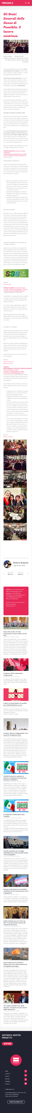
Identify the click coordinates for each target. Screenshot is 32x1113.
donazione (8, 593)
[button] (26, 3)
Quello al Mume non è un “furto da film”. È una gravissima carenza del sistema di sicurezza (14, 923)
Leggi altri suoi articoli (19, 565)
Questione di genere (16, 60)
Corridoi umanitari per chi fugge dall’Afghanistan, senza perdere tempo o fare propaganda (15, 852)
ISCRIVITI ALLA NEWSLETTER (16, 610)
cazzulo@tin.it (18, 289)
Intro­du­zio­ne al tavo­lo (8, 361)
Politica (9, 60)
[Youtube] (25, 1083)
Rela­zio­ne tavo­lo (7, 284)
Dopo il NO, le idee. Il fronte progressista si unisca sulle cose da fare (15, 633)
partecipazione (12, 58)
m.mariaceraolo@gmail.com (11, 371)
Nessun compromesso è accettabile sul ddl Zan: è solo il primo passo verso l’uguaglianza (15, 891)
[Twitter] (25, 1079)
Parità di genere (20, 58)
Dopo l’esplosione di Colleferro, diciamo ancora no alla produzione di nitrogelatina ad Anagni (15, 964)
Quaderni (26, 61)
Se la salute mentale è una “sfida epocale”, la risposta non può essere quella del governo (15, 1007)
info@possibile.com (9, 1089)
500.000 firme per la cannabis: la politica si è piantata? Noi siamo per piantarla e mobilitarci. (15, 778)
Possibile (6, 58)
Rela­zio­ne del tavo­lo (8, 363)
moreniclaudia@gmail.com (16, 291)
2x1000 (16, 593)
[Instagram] (25, 1075)
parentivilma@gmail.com (15, 373)
